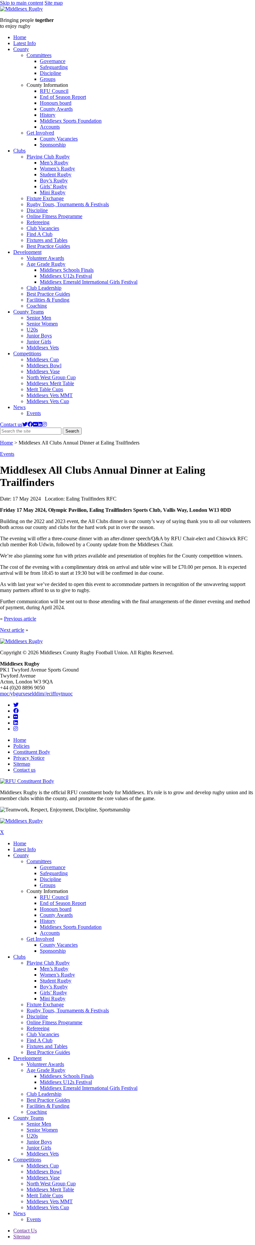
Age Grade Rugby (46, 264)
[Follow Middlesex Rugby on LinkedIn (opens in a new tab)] (40, 424)
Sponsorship (53, 145)
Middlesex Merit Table (50, 383)
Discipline (50, 73)
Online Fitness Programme (54, 216)
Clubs (19, 150)
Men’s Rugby (54, 162)
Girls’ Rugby (53, 186)
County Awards (56, 109)
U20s (32, 329)
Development (27, 252)
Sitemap (21, 764)
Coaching (37, 306)
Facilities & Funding (48, 300)
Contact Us (25, 1230)
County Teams (28, 312)
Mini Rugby (52, 192)
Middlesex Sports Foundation (71, 121)
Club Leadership (44, 288)
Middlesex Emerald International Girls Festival (88, 282)
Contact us (11, 424)
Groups (47, 79)
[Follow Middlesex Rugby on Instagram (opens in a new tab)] (44, 424)
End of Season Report (63, 97)
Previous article (20, 619)
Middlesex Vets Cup (48, 401)
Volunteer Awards (45, 258)
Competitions (27, 353)
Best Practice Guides (48, 246)
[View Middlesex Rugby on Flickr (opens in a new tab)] (35, 424)
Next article (12, 630)
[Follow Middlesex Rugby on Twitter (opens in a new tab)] (25, 424)
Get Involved (40, 133)
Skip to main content (21, 3)
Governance (52, 61)
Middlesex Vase (43, 371)
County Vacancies (59, 139)
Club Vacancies (43, 228)
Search (73, 431)
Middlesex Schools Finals (67, 270)
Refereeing (38, 222)
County (21, 49)
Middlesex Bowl (44, 365)
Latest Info (24, 43)
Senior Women (42, 323)
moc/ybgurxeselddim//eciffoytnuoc (36, 693)
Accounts (50, 127)
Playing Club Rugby (48, 156)
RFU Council (54, 91)
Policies (21, 746)
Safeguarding (54, 67)
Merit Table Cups (45, 389)
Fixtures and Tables (47, 240)
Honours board (55, 103)
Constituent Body (31, 752)
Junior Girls (39, 341)
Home (19, 37)
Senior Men (39, 318)
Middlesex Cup (43, 359)
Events (34, 413)
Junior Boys (39, 335)
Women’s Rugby (57, 168)
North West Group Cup (51, 377)
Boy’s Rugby (54, 180)
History (47, 115)
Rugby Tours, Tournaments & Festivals (68, 204)
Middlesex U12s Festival (66, 276)
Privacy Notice (28, 758)
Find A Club (39, 234)
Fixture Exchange (45, 198)
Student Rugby (55, 174)
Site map (53, 3)
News (19, 407)
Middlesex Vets (43, 347)
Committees (39, 55)
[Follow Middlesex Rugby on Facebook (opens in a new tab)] (30, 424)
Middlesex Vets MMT (50, 395)
